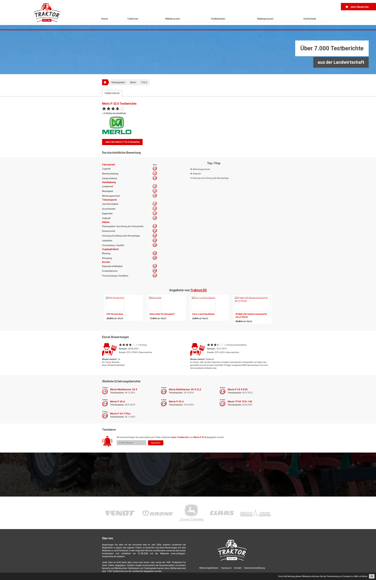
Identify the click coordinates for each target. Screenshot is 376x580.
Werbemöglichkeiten (208, 568)
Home (104, 18)
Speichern (155, 443)
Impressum (226, 568)
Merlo (133, 82)
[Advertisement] (188, 52)
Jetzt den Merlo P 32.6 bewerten (122, 142)
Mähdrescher (172, 18)
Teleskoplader (118, 82)
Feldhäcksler (218, 18)
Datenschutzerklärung (254, 568)
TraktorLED (198, 290)
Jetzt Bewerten (359, 6)
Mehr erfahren (360, 576)
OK (371, 576)
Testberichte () (112, 93)
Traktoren (132, 18)
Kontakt (237, 568)
